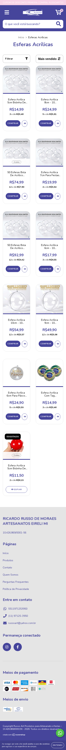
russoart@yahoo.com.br (22, 623)
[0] (58, 13)
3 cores (16, 455)
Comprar (13, 123)
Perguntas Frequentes (16, 582)
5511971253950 (17, 608)
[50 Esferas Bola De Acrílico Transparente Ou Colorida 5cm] (24, 196)
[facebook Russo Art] (18, 647)
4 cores (16, 162)
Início (21, 37)
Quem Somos (10, 574)
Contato (7, 567)
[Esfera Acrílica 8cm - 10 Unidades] (57, 123)
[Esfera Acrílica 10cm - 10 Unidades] (24, 344)
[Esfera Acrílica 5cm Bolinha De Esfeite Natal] (24, 123)
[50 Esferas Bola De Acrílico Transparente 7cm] (24, 269)
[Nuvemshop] (14, 735)
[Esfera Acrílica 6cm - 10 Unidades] (57, 269)
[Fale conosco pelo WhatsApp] (60, 733)
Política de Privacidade (16, 589)
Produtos (8, 560)
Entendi (58, 745)
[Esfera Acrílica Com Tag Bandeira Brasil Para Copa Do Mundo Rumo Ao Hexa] (57, 416)
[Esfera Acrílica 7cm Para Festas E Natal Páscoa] (57, 196)
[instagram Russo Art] (7, 647)
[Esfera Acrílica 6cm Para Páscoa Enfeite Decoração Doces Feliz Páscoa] (24, 416)
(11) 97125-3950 (18, 616)
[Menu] (7, 12)
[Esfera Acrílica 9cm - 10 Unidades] (57, 344)
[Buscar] (58, 23)
